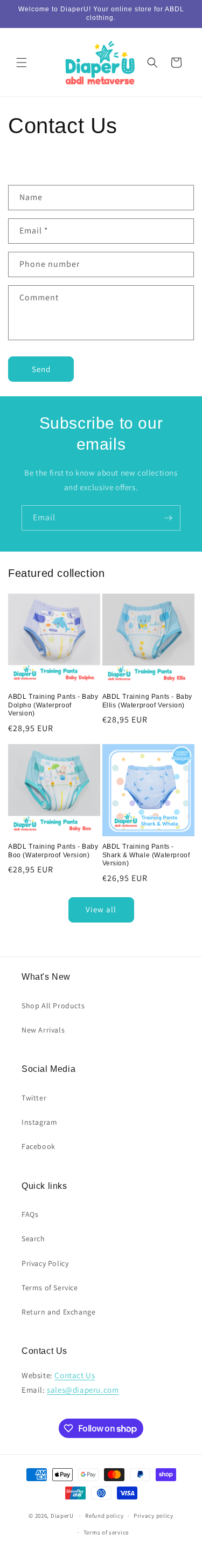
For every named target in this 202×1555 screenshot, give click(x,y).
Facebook (38, 1146)
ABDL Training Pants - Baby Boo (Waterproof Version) (53, 851)
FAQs (30, 1214)
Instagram (39, 1122)
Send (41, 369)
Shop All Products (53, 1005)
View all (101, 909)
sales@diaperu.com (83, 1390)
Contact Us (74, 1375)
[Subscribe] (168, 518)
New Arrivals (43, 1030)
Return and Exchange (58, 1312)
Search (33, 1238)
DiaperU (62, 1515)
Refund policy (104, 1515)
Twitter (34, 1098)
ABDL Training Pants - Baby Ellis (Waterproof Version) (147, 701)
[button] (21, 62)
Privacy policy (153, 1515)
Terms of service (106, 1532)
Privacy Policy (45, 1263)
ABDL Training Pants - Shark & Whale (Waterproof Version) (146, 855)
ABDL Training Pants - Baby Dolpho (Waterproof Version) (53, 705)
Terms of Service (50, 1287)
